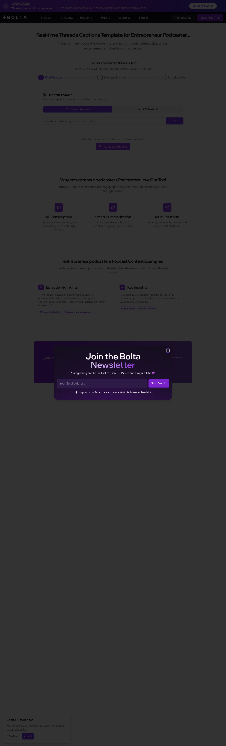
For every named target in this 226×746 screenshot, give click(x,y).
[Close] (167, 350)
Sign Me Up (158, 383)
